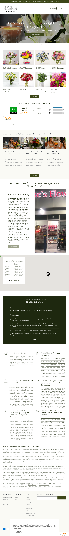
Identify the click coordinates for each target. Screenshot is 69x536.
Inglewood (25, 359)
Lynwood (12, 362)
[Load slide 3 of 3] (35, 44)
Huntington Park (17, 359)
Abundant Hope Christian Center (19, 420)
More (34, 339)
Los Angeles (13, 360)
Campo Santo (29, 392)
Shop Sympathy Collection (34, 34)
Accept (34, 532)
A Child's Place (60, 392)
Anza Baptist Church (16, 433)
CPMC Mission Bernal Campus (56, 367)
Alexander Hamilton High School (49, 403)
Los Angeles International (25, 360)
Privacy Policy (17, 528)
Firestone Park (13, 357)
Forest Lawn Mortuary (23, 402)
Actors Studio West (59, 398)
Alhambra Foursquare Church (18, 424)
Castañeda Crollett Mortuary (18, 393)
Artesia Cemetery (20, 390)
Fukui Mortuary (25, 404)
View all (34, 96)
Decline (48, 532)
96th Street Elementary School (48, 392)
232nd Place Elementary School (49, 391)
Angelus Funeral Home (16, 389)
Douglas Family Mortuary (21, 399)
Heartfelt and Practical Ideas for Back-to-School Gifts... (12, 152)
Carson (17, 356)
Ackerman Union (49, 398)
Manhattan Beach (19, 362)
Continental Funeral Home (20, 396)
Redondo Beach (18, 363)
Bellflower (12, 356)
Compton (22, 356)
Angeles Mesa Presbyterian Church (23, 429)
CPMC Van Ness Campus (47, 369)
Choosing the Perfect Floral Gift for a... (55, 152)
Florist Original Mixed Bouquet (56, 91)
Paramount (27, 362)
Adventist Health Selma (47, 358)
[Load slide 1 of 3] (31, 44)
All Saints (24, 426)
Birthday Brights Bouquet (25, 68)
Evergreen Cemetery (20, 401)
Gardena (19, 357)
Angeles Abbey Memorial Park (24, 387)
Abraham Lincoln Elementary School (50, 395)
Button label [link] (13, 246)
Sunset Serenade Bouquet (57, 68)
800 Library (61, 391)
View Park (12, 365)
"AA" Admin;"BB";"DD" (46, 388)
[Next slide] (38, 44)
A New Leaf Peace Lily (40, 91)
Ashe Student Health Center (56, 359)
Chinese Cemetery (21, 395)
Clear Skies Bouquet (40, 68)
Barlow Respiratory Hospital (49, 361)
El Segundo (29, 356)
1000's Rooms (57, 388)
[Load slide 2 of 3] (33, 44)
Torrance (31, 363)
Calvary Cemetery (20, 392)
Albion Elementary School (57, 401)
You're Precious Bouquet (25, 91)
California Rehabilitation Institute (55, 372)
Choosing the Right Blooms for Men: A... (34, 152)
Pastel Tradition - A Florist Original (10, 69)
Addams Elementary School (48, 400)
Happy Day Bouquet (8, 91)
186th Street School (59, 389)
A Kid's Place (44, 394)
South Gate (25, 363)
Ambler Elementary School (52, 406)
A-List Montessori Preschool (56, 394)
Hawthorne (25, 357)
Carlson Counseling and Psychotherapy (51, 373)
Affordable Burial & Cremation (17, 386)
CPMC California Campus (53, 366)
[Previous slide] (27, 44)
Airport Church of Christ (26, 423)
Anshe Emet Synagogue (26, 432)
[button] (34, 7)
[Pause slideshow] (41, 44)
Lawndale (30, 359)
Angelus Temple (14, 430)
